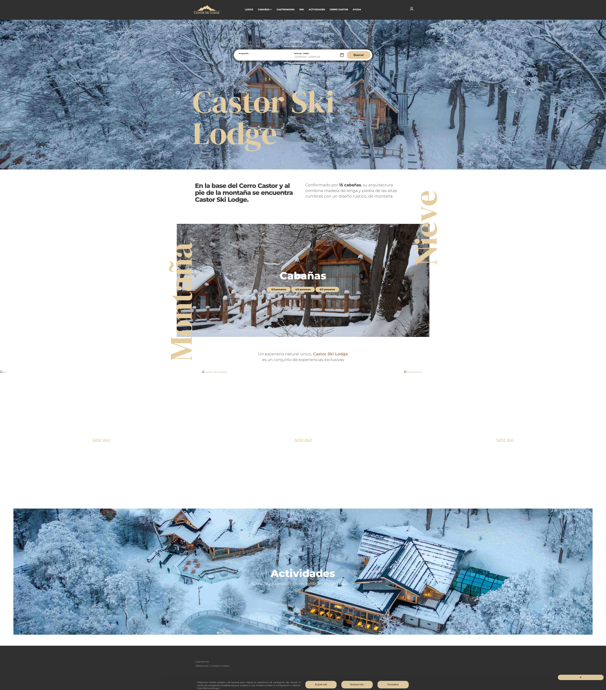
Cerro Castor (339, 9)
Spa (301, 9)
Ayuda (357, 9)
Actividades (317, 9)
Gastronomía (286, 9)
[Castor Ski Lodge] (207, 10)
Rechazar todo (357, 684)
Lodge (249, 9)
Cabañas (264, 9)
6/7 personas (327, 289)
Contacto (202, 662)
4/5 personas (303, 289)
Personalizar (393, 684)
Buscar (359, 55)
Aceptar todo (321, 684)
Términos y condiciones (212, 666)
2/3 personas (278, 289)
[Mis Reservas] (411, 8)
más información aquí (208, 688)
